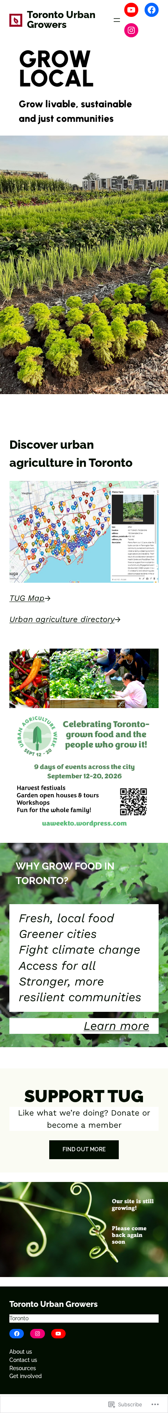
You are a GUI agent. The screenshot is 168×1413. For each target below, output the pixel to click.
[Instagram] (131, 30)
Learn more (116, 1026)
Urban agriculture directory (61, 619)
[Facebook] (152, 10)
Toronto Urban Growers (61, 19)
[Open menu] (117, 20)
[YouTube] (131, 10)
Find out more (84, 1149)
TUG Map (27, 598)
